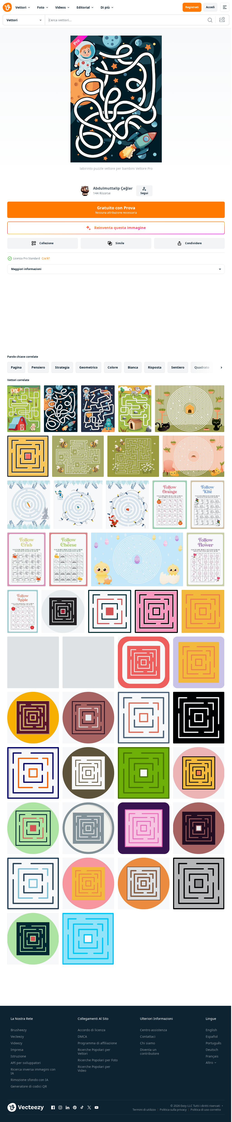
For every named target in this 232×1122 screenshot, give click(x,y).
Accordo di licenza (90, 1030)
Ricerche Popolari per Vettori (92, 1051)
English (208, 1030)
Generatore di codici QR (28, 1086)
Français (209, 1056)
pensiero (38, 367)
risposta (154, 367)
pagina (16, 367)
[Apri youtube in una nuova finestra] (96, 1107)
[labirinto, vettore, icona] (27, 456)
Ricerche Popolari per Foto (92, 1062)
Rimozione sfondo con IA (29, 1080)
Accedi (207, 7)
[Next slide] (214, 367)
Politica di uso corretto (202, 1109)
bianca (133, 367)
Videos (60, 7)
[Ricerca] (206, 20)
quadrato (201, 367)
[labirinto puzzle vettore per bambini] (23, 408)
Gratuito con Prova (114, 210)
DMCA (81, 1036)
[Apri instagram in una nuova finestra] (60, 1107)
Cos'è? (46, 258)
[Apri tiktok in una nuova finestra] (82, 1107)
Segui (143, 193)
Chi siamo (145, 1043)
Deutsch (209, 1049)
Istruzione (18, 1056)
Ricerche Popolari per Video (92, 1072)
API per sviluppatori (25, 1063)
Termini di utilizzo (140, 1109)
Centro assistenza (151, 1030)
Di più (105, 7)
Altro (206, 1062)
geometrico (88, 367)
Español (209, 1036)
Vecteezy (16, 1036)
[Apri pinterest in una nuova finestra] (75, 1107)
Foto (40, 7)
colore (113, 367)
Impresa (16, 1049)
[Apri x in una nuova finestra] (89, 1107)
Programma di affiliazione (96, 1043)
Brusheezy (18, 1030)
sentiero (177, 367)
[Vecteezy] (7, 7)
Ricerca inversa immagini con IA (29, 1071)
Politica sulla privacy (169, 1109)
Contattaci (145, 1036)
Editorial (83, 7)
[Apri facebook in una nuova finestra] (53, 1107)
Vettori (20, 7)
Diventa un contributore (147, 1051)
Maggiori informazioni (26, 269)
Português (210, 1043)
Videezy (16, 1043)
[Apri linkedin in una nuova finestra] (67, 1107)
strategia (62, 367)
